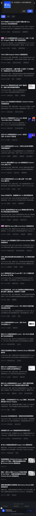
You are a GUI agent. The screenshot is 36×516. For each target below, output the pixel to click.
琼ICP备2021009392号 (17, 514)
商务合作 (27, 506)
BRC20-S (15, 377)
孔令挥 (21, 267)
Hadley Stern (23, 219)
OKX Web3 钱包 (11, 344)
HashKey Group (11, 360)
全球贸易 (22, 156)
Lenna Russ (15, 234)
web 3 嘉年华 (29, 156)
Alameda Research (16, 438)
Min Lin (14, 203)
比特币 (8, 156)
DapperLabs (10, 453)
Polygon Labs (10, 250)
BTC (13, 79)
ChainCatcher (23, 140)
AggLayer (29, 250)
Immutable (9, 424)
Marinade (15, 219)
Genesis (26, 438)
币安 (8, 409)
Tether (8, 62)
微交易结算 (29, 48)
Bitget (8, 203)
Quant (8, 234)
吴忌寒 (15, 267)
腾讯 (8, 495)
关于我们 (5, 506)
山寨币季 (19, 79)
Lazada (19, 360)
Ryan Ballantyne (16, 32)
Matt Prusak (15, 283)
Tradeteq (23, 234)
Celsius (22, 283)
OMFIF (16, 95)
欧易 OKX (22, 377)
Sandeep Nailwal (20, 250)
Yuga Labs (16, 172)
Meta (17, 453)
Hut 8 (8, 283)
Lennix (13, 189)
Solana (9, 219)
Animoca (14, 495)
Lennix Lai (14, 140)
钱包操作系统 (22, 48)
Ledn (8, 438)
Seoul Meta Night (19, 128)
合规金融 (23, 95)
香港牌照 (14, 299)
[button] (34, 2)
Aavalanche (17, 424)
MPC (19, 316)
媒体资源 (16, 506)
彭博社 (13, 409)
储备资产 (15, 156)
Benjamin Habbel (17, 62)
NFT (19, 189)
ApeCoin (9, 172)
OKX (8, 48)
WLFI (8, 32)
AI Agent (14, 48)
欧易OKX (15, 327)
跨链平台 (30, 234)
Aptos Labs (9, 95)
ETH (8, 79)
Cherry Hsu (10, 128)
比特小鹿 (9, 267)
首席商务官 (25, 32)
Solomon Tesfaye (19, 111)
